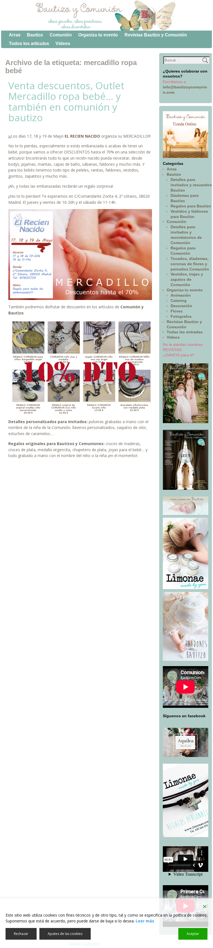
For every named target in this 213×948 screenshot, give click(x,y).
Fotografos (181, 316)
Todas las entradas (185, 332)
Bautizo (35, 35)
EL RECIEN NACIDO (82, 136)
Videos (62, 43)
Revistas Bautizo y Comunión (156, 35)
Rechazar (21, 933)
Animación (181, 295)
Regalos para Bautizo (191, 206)
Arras (15, 35)
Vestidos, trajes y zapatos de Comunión (187, 279)
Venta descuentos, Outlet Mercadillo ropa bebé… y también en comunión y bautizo (66, 101)
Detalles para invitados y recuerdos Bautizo (191, 184)
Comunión (61, 35)
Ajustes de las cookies (65, 933)
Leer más (145, 921)
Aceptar (193, 933)
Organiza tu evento (98, 35)
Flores (176, 311)
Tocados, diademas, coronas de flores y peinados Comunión (190, 263)
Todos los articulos (29, 43)
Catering (179, 300)
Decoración (181, 306)
